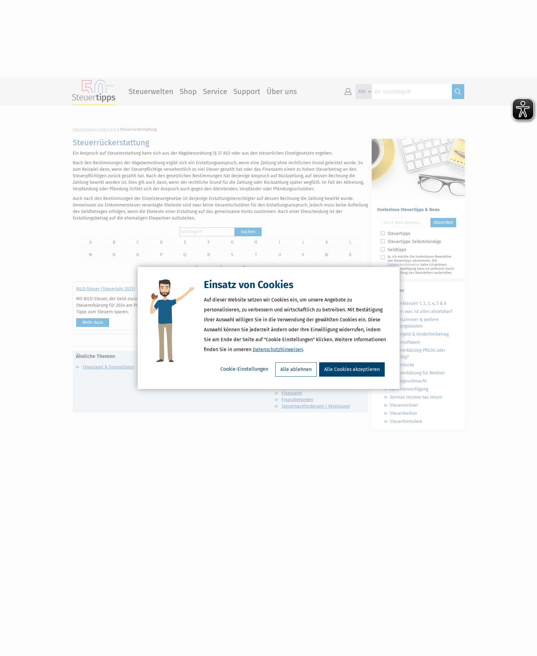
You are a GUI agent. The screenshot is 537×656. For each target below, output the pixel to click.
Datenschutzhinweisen (278, 349)
